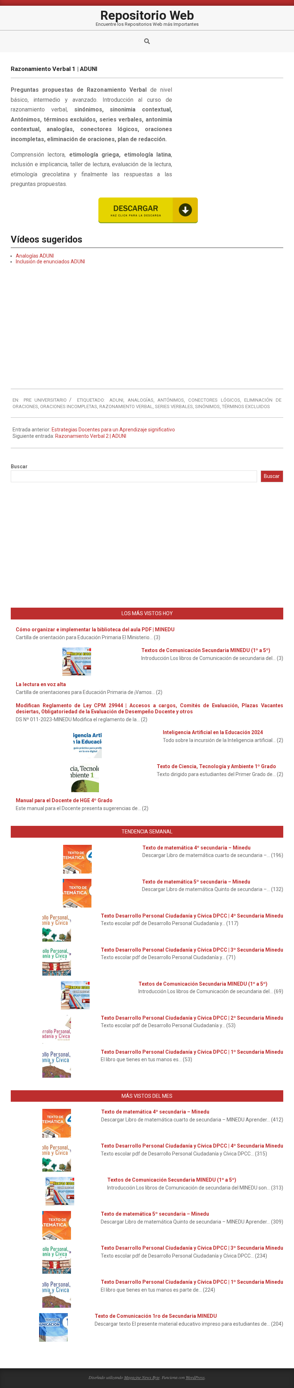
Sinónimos (207, 406)
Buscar (19, 466)
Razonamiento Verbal (126, 406)
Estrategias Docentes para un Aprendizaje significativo (113, 429)
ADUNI (116, 400)
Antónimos (170, 400)
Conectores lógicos (214, 400)
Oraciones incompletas (68, 406)
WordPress (195, 1377)
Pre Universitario (45, 400)
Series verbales (174, 406)
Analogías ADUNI (35, 256)
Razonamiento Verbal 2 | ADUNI (90, 436)
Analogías (140, 400)
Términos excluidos (246, 406)
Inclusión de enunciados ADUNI (50, 261)
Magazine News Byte (142, 1377)
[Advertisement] (229, 133)
